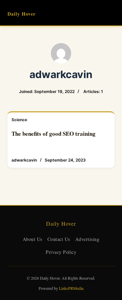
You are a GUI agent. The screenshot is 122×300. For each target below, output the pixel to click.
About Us (32, 239)
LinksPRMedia (71, 288)
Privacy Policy (61, 252)
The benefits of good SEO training (54, 133)
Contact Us (58, 239)
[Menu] (111, 13)
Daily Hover (21, 13)
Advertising (87, 239)
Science (19, 119)
